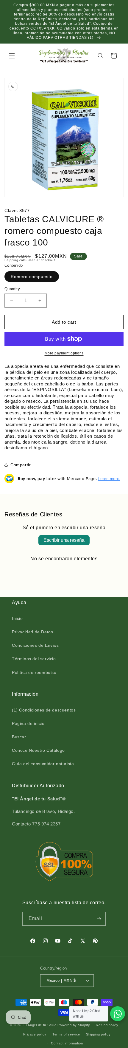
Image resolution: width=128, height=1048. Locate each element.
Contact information (67, 1043)
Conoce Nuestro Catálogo (38, 750)
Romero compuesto (32, 276)
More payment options (64, 353)
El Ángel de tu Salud (40, 1025)
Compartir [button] (20, 464)
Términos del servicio (34, 658)
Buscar (19, 736)
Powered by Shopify (73, 1025)
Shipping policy (98, 1034)
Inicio (17, 618)
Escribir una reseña (64, 540)
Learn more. (109, 478)
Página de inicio (28, 723)
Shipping (11, 260)
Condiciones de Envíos (35, 645)
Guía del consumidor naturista (43, 763)
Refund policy (107, 1025)
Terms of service (66, 1034)
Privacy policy (34, 1034)
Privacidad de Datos (32, 631)
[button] (11, 55)
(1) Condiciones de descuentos (44, 710)
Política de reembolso (34, 672)
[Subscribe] (98, 919)
